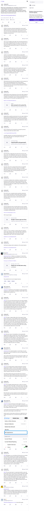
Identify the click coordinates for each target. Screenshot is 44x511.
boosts (3, 19)
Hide (26, 418)
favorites (12, 19)
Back (3, 1)
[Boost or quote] (8, 22)
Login (36, 22)
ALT (26, 446)
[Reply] (3, 22)
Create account (36, 19)
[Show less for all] (27, 1)
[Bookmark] (20, 22)
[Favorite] (14, 22)
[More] (26, 22)
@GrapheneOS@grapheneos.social (10, 502)
